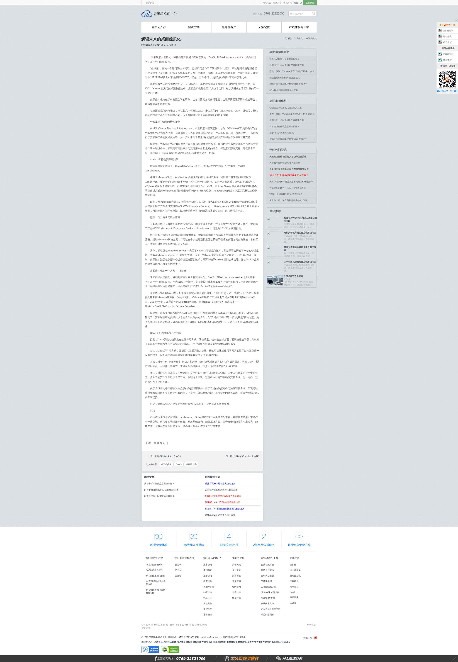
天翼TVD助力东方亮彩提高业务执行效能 (288, 200)
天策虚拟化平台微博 (315, 637)
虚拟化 (299, 38)
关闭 (454, 658)
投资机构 (207, 581)
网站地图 (267, 2)
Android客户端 (268, 598)
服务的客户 (229, 27)
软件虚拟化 (265, 642)
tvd (258, 642)
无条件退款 (448, 54)
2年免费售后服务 (264, 544)
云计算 (293, 603)
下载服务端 (266, 581)
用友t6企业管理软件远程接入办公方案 (223, 496)
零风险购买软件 (226, 658)
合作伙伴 (236, 592)
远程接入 (294, 581)
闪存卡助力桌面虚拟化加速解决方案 (161, 490)
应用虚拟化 (295, 575)
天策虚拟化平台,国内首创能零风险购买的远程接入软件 (160, 14)
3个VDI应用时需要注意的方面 (283, 90)
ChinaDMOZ (201, 625)
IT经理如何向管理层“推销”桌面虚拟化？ (288, 84)
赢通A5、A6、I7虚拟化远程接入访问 (222, 502)
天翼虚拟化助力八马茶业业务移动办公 (287, 188)
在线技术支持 (267, 603)
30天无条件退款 (194, 544)
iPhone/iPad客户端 (270, 592)
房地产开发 (208, 587)
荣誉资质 (236, 575)
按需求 (178, 564)
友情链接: (145, 628)
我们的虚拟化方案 (184, 557)
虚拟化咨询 (448, 30)
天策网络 (150, 2)
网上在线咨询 (281, 658)
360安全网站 (170, 649)
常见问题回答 (267, 614)
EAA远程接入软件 (154, 570)
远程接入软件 (169, 642)
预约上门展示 (267, 570)
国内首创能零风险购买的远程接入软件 (218, 14)
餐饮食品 (207, 609)
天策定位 (264, 27)
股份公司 (207, 575)
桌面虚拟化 (311, 38)
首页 (290, 38)
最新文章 (277, 2)
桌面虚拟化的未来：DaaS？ (168, 456)
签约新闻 (236, 587)
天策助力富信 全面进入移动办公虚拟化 (287, 156)
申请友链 (311, 625)
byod (292, 592)
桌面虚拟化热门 (279, 100)
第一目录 (170, 625)
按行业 (178, 570)
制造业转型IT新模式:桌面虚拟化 (159, 496)
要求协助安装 (267, 575)
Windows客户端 (268, 587)
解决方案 (194, 27)
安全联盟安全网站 (150, 649)
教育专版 (448, 42)
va (255, 642)
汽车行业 (207, 598)
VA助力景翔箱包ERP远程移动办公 (285, 194)
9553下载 (189, 625)
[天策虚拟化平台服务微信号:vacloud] (447, 72)
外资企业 (207, 592)
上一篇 (149, 456)
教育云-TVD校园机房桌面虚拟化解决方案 (224, 508)
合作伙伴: (145, 625)
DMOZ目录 (159, 625)
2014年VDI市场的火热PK (246, 456)
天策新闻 (236, 581)
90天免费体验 (159, 544)
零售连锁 (207, 614)
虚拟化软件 (198, 642)
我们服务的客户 (212, 557)
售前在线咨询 (447, 25)
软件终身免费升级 (299, 544)
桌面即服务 (191, 464)
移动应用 (294, 597)
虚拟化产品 (159, 27)
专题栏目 (295, 557)
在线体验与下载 (299, 27)
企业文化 (236, 570)
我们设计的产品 (154, 557)
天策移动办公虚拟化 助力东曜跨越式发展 (289, 169)
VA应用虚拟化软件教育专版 (156, 583)
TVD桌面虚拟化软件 (155, 575)
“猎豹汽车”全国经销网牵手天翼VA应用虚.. (289, 175)
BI (152, 625)
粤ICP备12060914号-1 (234, 637)
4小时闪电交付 (229, 544)
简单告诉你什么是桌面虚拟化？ (159, 483)
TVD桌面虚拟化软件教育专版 (155, 591)
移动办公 (294, 587)
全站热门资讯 (278, 149)
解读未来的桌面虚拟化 (161, 39)
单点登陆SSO (283, 642)
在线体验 (310, 2)
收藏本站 (287, 2)
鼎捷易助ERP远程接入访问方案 (220, 515)
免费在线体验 (267, 564)
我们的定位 (238, 557)
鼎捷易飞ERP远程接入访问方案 (220, 483)
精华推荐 (275, 211)
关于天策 (236, 564)
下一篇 (229, 456)
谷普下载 (179, 625)
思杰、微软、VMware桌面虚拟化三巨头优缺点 (291, 71)
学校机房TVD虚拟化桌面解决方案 (285, 107)
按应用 (178, 575)
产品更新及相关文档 (270, 609)
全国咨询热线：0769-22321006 (188, 658)
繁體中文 (298, 2)
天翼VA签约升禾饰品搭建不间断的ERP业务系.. (291, 181)
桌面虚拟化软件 (245, 642)
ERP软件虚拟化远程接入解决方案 (221, 490)
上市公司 (207, 564)
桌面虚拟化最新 (279, 52)
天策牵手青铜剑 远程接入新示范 (284, 163)
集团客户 (207, 570)
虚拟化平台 (209, 642)
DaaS (179, 464)
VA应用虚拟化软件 (155, 564)
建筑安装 (207, 603)
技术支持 (448, 60)
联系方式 (236, 598)
